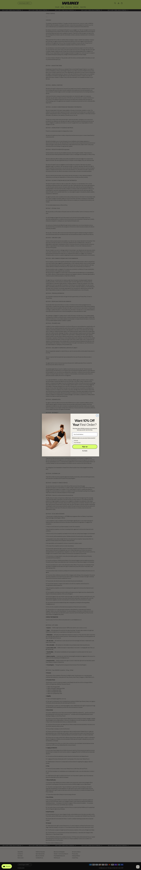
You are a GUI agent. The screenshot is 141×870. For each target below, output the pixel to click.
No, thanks (84, 450)
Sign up (85, 447)
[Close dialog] (97, 415)
